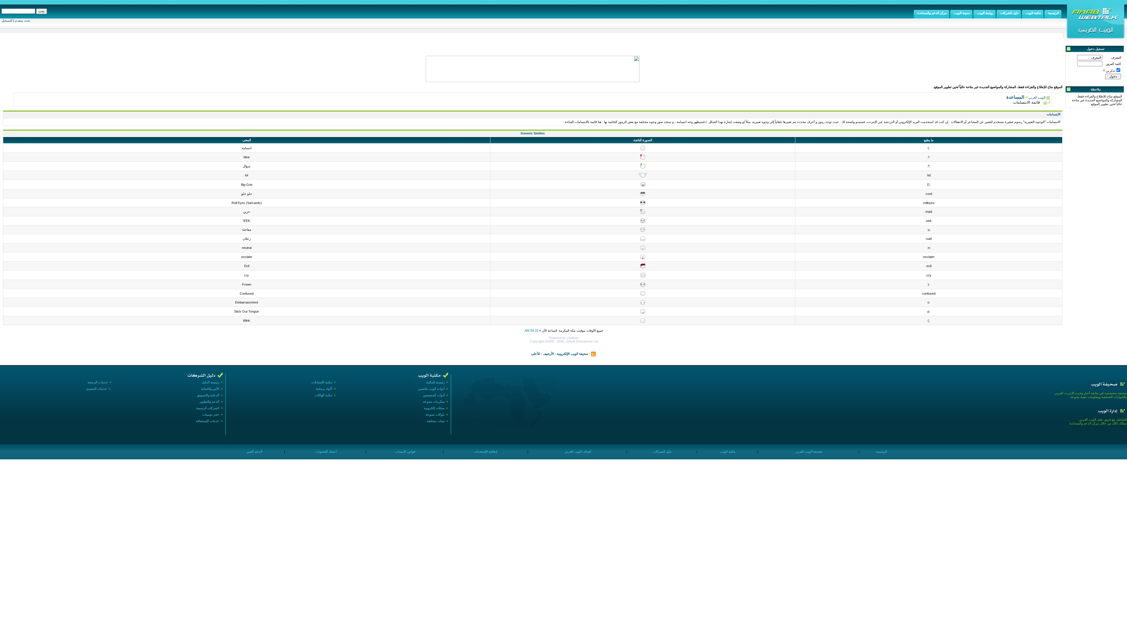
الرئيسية (881, 451)
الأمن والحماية (210, 388)
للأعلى (535, 353)
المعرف (1116, 57)
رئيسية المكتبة (435, 382)
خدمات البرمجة (97, 382)
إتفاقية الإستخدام (485, 451)
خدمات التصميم (96, 388)
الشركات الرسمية (207, 408)
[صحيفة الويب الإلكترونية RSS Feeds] (593, 353)
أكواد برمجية (324, 388)
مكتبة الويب (727, 451)
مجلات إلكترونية (434, 408)
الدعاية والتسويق (208, 395)
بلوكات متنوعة (435, 414)
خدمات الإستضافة (207, 421)
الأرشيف (548, 353)
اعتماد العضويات (325, 451)
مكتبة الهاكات (323, 395)
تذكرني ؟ (1109, 70)
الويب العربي (1036, 97)
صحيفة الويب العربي (808, 451)
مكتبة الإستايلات (321, 382)
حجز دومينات (210, 414)
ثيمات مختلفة (436, 421)
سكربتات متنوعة (434, 401)
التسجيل (6, 20)
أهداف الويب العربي (577, 451)
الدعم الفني (254, 451)
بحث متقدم (22, 20)
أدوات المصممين (434, 395)
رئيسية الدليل (210, 382)
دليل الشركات (662, 451)
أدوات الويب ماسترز (431, 388)
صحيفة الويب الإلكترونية (572, 353)
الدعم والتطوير (209, 401)
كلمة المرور (1113, 63)
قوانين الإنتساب (404, 451)
